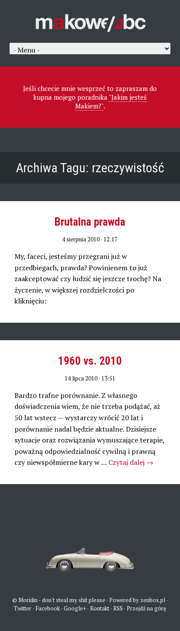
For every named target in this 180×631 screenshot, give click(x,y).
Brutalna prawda (90, 222)
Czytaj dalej (130, 462)
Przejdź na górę (146, 608)
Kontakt (99, 608)
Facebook (47, 608)
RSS (118, 608)
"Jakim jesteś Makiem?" (111, 101)
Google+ (75, 608)
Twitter (22, 608)
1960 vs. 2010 (90, 361)
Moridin (28, 600)
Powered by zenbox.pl (137, 600)
